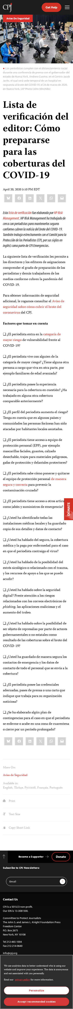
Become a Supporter (30, 856)
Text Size (14, 814)
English (7, 787)
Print (11, 801)
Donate (61, 857)
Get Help (51, 7)
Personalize (36, 990)
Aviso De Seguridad (17, 18)
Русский (30, 787)
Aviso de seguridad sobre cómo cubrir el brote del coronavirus (33, 307)
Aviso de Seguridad (15, 775)
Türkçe (18, 787)
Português (55, 787)
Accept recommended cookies (36, 1001)
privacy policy (22, 980)
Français (42, 787)
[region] (36, 982)
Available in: (10, 783)
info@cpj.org (10, 953)
